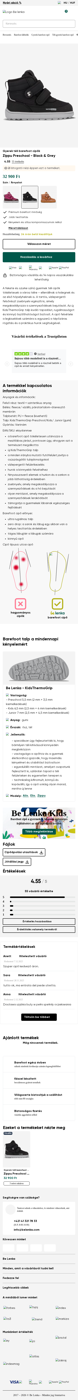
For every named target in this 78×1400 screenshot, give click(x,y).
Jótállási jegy (14, 861)
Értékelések (14, 871)
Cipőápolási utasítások (21, 852)
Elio (32, 795)
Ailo (25, 795)
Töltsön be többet (37, 1017)
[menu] (73, 13)
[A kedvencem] (48, 12)
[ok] (70, 24)
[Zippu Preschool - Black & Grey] (29, 197)
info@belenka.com (27, 1229)
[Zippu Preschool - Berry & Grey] (11, 197)
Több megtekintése (39, 831)
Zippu (41, 795)
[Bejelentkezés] (56, 12)
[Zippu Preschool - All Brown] (48, 197)
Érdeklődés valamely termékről (37, 929)
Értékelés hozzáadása (37, 921)
